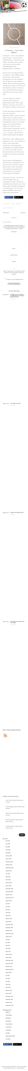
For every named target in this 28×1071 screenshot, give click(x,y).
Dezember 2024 (9, 888)
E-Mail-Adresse (14, 255)
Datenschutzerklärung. (10, 791)
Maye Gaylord (9, 813)
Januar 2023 (8, 957)
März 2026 (8, 852)
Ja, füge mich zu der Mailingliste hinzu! (14, 279)
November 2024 (9, 891)
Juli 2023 (8, 939)
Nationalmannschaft (10, 1036)
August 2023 (9, 936)
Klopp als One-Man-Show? (17, 512)
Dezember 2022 (9, 960)
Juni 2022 (8, 978)
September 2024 (9, 897)
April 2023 (8, 948)
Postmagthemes (20, 1068)
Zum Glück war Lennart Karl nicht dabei (17, 622)
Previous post (6, 212)
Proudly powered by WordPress (9, 1066)
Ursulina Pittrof (7, 222)
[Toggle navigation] (1, 20)
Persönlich (8, 1039)
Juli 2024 (8, 903)
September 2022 (9, 969)
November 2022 (9, 963)
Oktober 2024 (9, 894)
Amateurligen (9, 1015)
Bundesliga (11, 47)
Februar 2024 (9, 918)
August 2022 (9, 972)
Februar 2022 (9, 990)
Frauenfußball (9, 1024)
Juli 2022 (8, 975)
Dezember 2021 (9, 996)
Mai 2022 (8, 981)
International (8, 1027)
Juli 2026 (8, 840)
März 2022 (8, 987)
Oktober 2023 (9, 930)
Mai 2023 (8, 945)
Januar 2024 (8, 921)
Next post (23, 212)
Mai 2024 (8, 909)
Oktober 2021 (9, 1002)
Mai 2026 (8, 846)
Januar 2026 (8, 858)
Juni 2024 (8, 906)
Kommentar (14, 231)
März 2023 (8, 951)
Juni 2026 (8, 843)
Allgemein (17, 47)
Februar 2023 (9, 954)
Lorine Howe (9, 800)
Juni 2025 (8, 873)
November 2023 (9, 927)
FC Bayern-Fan (11, 207)
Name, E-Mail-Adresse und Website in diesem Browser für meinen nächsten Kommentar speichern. (14, 272)
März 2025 (8, 879)
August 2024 (9, 900)
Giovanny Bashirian (10, 819)
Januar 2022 (8, 993)
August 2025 (9, 870)
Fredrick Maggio (9, 806)
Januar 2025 (8, 885)
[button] (9, 197)
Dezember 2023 (9, 924)
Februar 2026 (9, 855)
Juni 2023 (8, 942)
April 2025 (8, 876)
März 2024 (8, 915)
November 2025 (9, 861)
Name (14, 248)
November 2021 (9, 999)
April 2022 (8, 984)
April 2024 (8, 912)
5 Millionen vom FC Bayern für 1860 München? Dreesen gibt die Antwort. (17, 296)
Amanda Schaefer (10, 826)
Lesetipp (8, 1033)
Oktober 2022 (9, 966)
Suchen (22, 834)
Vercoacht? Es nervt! (15, 403)
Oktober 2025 (9, 864)
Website (14, 261)
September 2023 (9, 933)
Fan (6, 207)
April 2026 (8, 849)
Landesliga (8, 1030)
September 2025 (9, 867)
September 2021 (9, 1005)
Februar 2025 (9, 882)
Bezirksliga (8, 1018)
